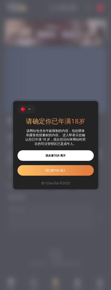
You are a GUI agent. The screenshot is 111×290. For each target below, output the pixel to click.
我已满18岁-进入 (56, 170)
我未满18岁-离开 (56, 155)
